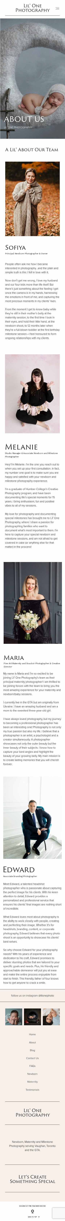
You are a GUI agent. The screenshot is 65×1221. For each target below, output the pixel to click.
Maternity (32, 1082)
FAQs (32, 1066)
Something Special (32, 1181)
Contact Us (32, 1058)
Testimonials (32, 1090)
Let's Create (32, 1176)
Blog (32, 1050)
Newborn (32, 1074)
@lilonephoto (32, 995)
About (32, 1042)
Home (32, 1034)
